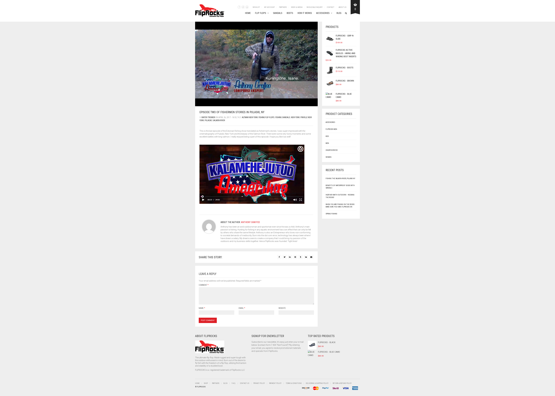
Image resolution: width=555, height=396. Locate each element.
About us (342, 7)
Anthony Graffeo (250, 222)
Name (202, 308)
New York (295, 117)
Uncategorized (332, 150)
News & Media (296, 7)
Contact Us (244, 383)
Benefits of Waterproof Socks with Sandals (340, 186)
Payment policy (275, 383)
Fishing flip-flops (266, 117)
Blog (338, 13)
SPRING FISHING (331, 214)
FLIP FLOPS (260, 13)
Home (248, 13)
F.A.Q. (234, 383)
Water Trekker (208, 117)
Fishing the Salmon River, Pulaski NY (340, 178)
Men (327, 143)
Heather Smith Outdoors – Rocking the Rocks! (340, 196)
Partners (283, 7)
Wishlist (256, 7)
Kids (327, 136)
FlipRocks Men (331, 129)
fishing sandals (282, 117)
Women (328, 157)
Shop (206, 383)
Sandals (277, 13)
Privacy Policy (259, 383)
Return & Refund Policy (342, 383)
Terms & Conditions (294, 383)
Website (282, 308)
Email (242, 308)
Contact (330, 7)
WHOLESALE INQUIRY (315, 7)
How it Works (304, 13)
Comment (204, 285)
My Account (269, 7)
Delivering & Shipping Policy (317, 383)
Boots (290, 13)
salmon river (219, 120)
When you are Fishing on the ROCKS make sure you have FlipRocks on (340, 205)
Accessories (323, 13)
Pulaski (208, 120)
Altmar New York (250, 117)
